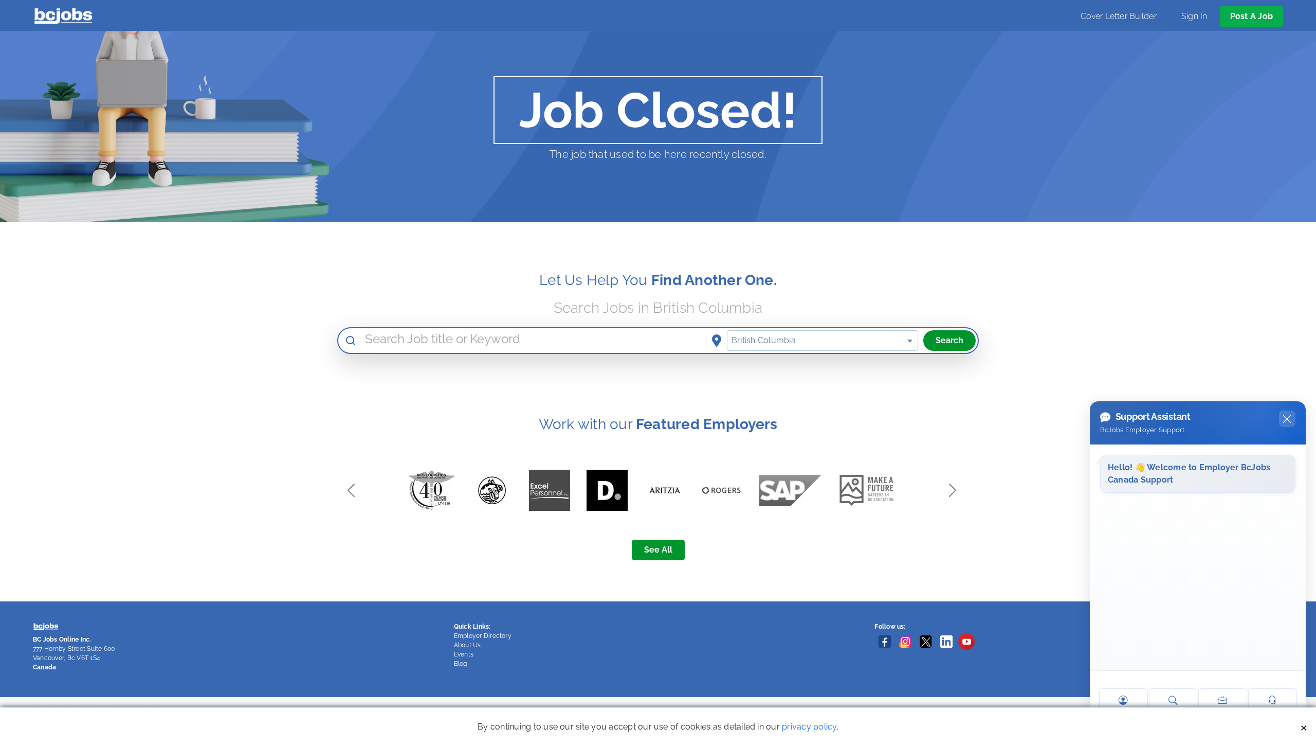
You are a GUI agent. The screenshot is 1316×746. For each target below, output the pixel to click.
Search (949, 340)
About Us (467, 645)
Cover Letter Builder (1119, 16)
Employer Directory (482, 636)
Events (463, 654)
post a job (1251, 16)
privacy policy (809, 727)
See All (658, 550)
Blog (460, 663)
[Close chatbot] (1287, 419)
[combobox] (822, 340)
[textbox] (822, 340)
